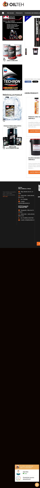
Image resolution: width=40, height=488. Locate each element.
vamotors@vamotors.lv (24, 203)
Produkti (19, 13)
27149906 (25, 218)
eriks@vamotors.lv (29, 220)
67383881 (25, 199)
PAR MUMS (10, 13)
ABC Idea (5, 196)
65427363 (30, 218)
